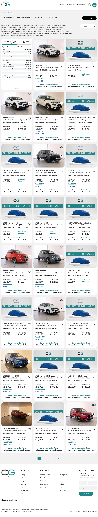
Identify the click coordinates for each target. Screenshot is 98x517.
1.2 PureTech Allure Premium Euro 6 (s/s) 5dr (15, 378)
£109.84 (86, 181)
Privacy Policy (20, 509)
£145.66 (86, 386)
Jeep (22, 487)
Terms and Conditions (8, 509)
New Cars (43, 478)
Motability (43, 481)
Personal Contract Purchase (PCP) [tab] (10, 42)
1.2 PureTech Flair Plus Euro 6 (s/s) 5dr (79, 67)
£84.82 (54, 76)
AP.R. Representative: (8, 73)
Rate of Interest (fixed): (8, 75)
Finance (43, 487)
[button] (36, 50)
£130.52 (86, 334)
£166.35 (22, 334)
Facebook (63, 481)
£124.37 (86, 439)
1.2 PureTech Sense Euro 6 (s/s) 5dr (15, 120)
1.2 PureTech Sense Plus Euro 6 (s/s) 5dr (45, 431)
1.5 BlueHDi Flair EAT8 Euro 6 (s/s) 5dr (14, 325)
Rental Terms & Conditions (24, 511)
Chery (23, 475)
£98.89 (53, 128)
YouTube (63, 487)
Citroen (23, 484)
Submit (86, 494)
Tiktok (62, 478)
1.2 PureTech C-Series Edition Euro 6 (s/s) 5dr (47, 67)
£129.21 (53, 334)
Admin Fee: (5, 71)
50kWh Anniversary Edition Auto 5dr (78, 225)
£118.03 (54, 439)
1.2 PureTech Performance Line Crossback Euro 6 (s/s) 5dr (45, 172)
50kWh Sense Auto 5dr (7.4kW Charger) (13, 225)
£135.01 (22, 386)
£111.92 (85, 128)
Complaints (12, 511)
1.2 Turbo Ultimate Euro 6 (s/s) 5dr (79, 325)
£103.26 (22, 128)
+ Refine (89, 18)
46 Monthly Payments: (8, 53)
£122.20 (54, 281)
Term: (4, 49)
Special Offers (45, 475)
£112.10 (85, 233)
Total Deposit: (6, 62)
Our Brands (70, 4)
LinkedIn (62, 484)
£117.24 (22, 281)
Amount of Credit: (7, 64)
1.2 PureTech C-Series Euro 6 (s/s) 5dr (79, 172)
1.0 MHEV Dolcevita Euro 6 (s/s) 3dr (15, 273)
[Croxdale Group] (5, 4)
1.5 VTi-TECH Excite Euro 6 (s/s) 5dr (79, 431)
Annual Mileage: (7, 77)
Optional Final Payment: (9, 56)
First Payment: (6, 51)
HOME (3, 13)
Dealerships (44, 484)
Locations (60, 4)
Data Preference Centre (37, 509)
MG (22, 478)
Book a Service (82, 4)
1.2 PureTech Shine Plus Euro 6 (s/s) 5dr (47, 225)
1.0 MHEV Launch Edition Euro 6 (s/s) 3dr (47, 273)
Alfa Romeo (25, 490)
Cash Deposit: (6, 60)
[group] (48, 50)
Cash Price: (5, 58)
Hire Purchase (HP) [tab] (24, 42)
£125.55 (22, 439)
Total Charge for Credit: (8, 66)
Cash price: (38, 74)
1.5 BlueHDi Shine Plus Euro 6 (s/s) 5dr (46, 325)
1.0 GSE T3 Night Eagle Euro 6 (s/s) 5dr (14, 431)
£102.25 (54, 181)
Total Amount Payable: (8, 68)
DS (22, 493)
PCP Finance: (54, 74)
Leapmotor (25, 481)
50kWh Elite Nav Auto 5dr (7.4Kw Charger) (79, 120)
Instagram (63, 475)
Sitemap (27, 509)
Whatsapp (63, 490)
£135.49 (54, 386)
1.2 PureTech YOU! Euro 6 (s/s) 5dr (46, 120)
